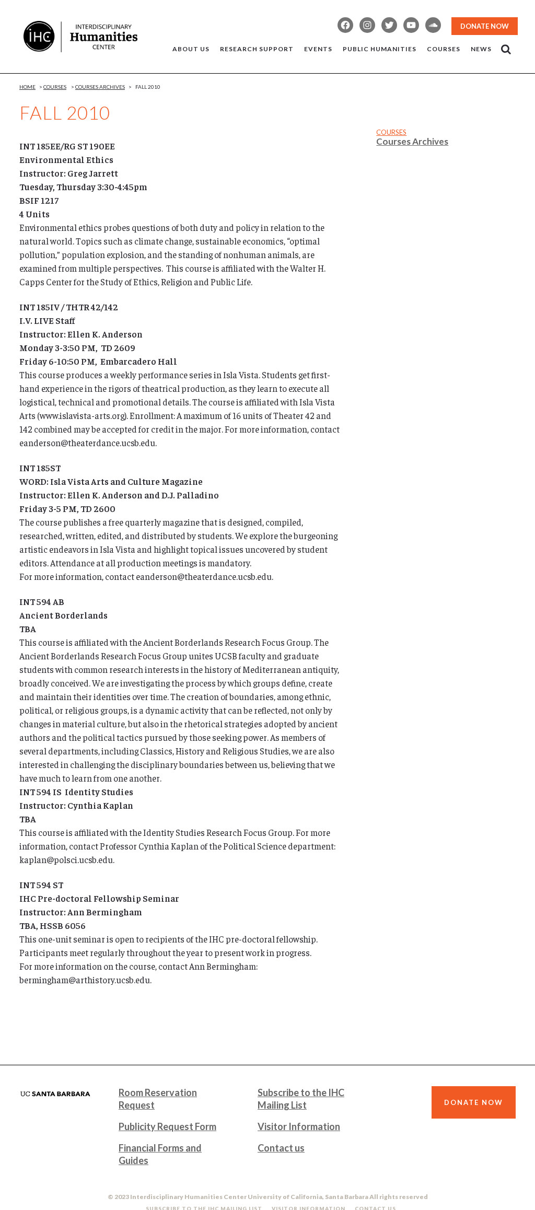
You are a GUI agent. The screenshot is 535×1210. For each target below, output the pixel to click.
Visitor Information (299, 1126)
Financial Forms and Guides (160, 1154)
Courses (54, 87)
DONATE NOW (484, 26)
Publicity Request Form (167, 1126)
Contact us (281, 1148)
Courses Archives (100, 87)
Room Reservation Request (158, 1099)
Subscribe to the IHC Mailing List (301, 1099)
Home (27, 87)
